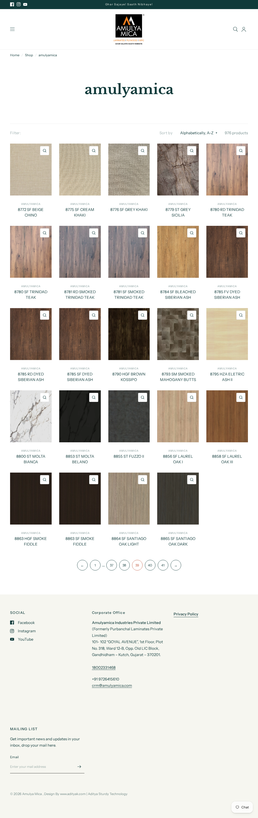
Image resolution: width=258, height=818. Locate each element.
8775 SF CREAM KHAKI (80, 212)
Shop (29, 55)
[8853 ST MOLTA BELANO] (80, 416)
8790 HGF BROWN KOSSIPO (128, 377)
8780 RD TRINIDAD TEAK (227, 212)
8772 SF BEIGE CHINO (31, 212)
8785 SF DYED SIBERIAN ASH (80, 377)
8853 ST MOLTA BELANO (80, 459)
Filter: (15, 132)
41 (163, 565)
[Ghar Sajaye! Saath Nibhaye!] (129, 4)
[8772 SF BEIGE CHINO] (31, 170)
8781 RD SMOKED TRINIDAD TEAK (80, 294)
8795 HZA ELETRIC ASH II (227, 377)
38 (124, 565)
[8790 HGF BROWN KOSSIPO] (129, 334)
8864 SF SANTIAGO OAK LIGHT (129, 541)
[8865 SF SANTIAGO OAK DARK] (178, 499)
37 (111, 565)
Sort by (166, 132)
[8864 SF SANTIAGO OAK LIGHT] (129, 499)
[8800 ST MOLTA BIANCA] (31, 416)
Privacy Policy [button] (186, 614)
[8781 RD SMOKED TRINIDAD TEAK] (80, 252)
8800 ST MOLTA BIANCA (30, 459)
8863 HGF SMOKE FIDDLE (31, 541)
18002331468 (104, 667)
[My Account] (244, 29)
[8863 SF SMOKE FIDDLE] (80, 499)
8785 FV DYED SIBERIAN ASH (227, 294)
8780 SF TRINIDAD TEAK (30, 294)
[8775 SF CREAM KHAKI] (80, 170)
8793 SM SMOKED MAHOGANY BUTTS (178, 377)
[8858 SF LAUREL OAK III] (227, 416)
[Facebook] (12, 4)
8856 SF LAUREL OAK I (178, 459)
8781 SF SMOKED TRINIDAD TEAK (129, 294)
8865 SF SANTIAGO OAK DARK (178, 541)
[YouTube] (25, 4)
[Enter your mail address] (79, 766)
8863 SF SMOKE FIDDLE (80, 541)
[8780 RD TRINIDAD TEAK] (227, 170)
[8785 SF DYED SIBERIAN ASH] (80, 334)
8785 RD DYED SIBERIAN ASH (31, 377)
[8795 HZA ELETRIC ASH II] (227, 334)
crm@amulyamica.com (112, 685)
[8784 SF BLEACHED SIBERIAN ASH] (178, 252)
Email (14, 757)
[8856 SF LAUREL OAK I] (178, 416)
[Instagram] (19, 4)
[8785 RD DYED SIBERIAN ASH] (31, 334)
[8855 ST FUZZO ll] (129, 416)
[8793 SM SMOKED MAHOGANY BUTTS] (178, 334)
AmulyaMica (31, 204)
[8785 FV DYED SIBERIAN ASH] (227, 252)
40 (150, 565)
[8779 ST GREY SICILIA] (178, 170)
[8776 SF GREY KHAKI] (129, 170)
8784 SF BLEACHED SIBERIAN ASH (178, 294)
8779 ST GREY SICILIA (178, 212)
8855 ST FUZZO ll (129, 456)
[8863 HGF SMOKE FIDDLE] (31, 499)
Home (14, 55)
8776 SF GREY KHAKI (129, 209)
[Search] (235, 29)
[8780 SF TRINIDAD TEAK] (31, 252)
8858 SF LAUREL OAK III (227, 459)
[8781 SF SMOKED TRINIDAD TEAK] (129, 252)
